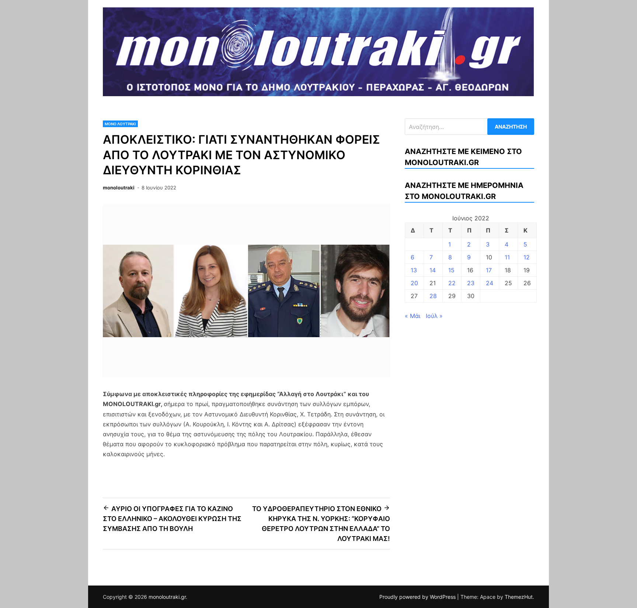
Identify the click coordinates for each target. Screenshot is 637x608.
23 (470, 283)
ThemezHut (519, 597)
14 (432, 270)
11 (507, 257)
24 (489, 283)
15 (451, 270)
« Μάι (412, 315)
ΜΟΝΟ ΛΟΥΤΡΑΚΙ (120, 124)
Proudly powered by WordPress (418, 597)
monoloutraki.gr (167, 597)
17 (489, 270)
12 (526, 257)
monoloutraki (119, 188)
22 (452, 283)
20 (414, 283)
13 (414, 270)
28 (433, 296)
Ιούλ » (434, 315)
